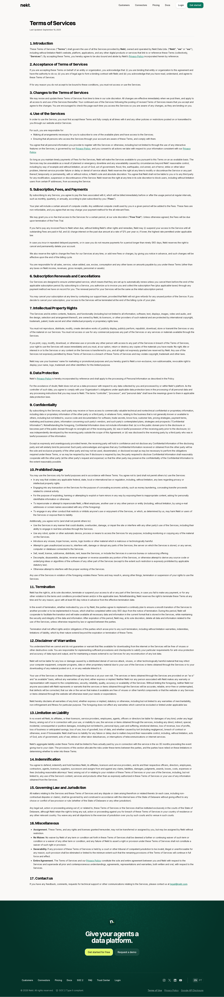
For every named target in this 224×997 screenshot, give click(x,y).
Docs (167, 5)
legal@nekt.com (178, 884)
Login (181, 5)
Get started (195, 5)
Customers (124, 5)
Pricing (156, 5)
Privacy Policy (136, 56)
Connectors (141, 5)
